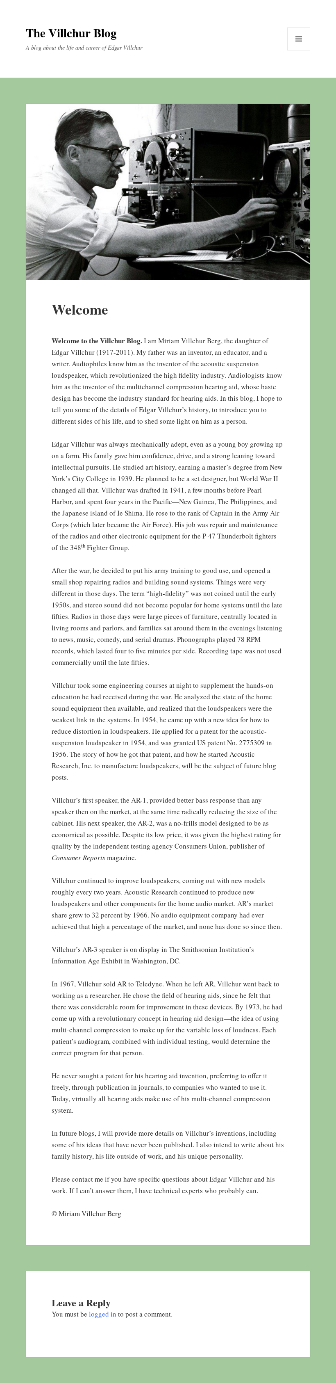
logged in (102, 1314)
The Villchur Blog (71, 32)
